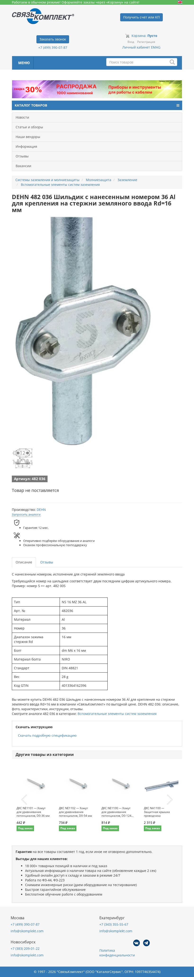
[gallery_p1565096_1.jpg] (22, 458)
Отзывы (22, 156)
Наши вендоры (28, 136)
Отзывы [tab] (46, 562)
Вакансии (23, 166)
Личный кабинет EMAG (141, 47)
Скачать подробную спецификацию (47, 735)
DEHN (41, 509)
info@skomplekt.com (27, 931)
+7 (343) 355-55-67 (113, 924)
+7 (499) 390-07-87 (52, 47)
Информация (26, 146)
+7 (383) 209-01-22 (25, 948)
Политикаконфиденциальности (117, 952)
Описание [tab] (24, 562)
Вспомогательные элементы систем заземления (117, 713)
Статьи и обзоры (29, 127)
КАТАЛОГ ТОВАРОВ (31, 105)
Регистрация (146, 42)
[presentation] (24, 800)
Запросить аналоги (26, 514)
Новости (22, 117)
